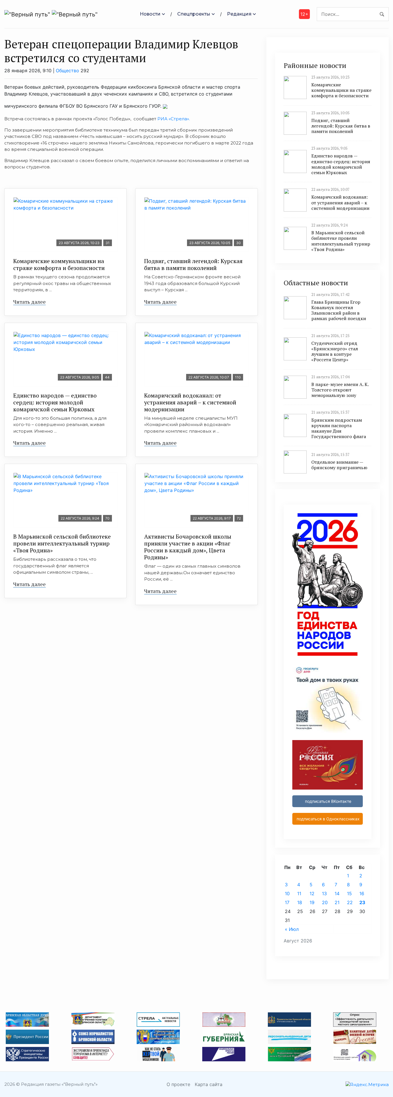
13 (324, 893)
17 (287, 902)
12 (312, 893)
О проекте (178, 1084)
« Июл (292, 929)
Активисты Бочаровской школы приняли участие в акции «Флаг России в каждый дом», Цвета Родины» (187, 547)
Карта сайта (208, 1084)
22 (350, 902)
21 (337, 902)
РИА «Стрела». (173, 118)
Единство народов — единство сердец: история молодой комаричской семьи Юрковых (55, 402)
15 (349, 893)
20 (325, 902)
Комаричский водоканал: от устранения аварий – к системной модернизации (190, 402)
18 (299, 902)
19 (312, 902)
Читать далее (29, 301)
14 (337, 893)
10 (287, 893)
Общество (67, 70)
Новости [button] (150, 14)
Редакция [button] (239, 14)
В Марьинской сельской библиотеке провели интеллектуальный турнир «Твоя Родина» (62, 543)
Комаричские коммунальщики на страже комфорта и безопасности (59, 264)
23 (362, 902)
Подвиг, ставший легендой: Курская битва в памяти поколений (193, 264)
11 (299, 893)
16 (361, 893)
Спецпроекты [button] (193, 14)
